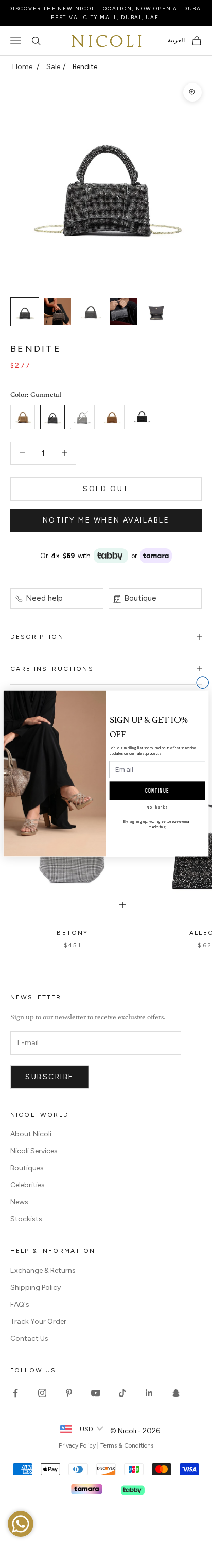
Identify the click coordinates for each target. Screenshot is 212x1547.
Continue (157, 790)
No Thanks (157, 807)
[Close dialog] (202, 682)
